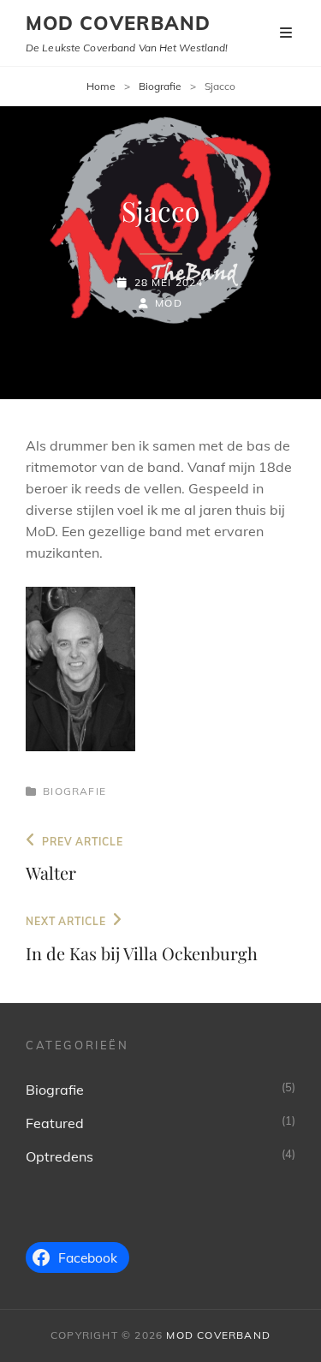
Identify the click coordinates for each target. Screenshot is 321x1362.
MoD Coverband (118, 23)
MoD (168, 302)
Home (101, 86)
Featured (55, 1123)
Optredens (59, 1156)
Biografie (160, 86)
